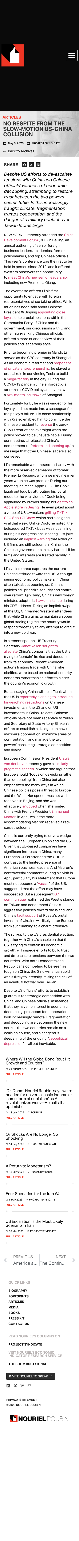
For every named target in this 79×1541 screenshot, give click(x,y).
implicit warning (37, 539)
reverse (45, 424)
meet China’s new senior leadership (37, 277)
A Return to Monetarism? (28, 1165)
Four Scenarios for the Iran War (34, 1193)
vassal (43, 883)
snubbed (29, 806)
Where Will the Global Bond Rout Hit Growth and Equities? (38, 1061)
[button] (72, 55)
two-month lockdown (24, 395)
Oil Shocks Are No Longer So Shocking (32, 1136)
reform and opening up (50, 445)
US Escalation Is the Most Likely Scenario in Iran (34, 1223)
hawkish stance (49, 600)
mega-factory (18, 379)
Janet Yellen (31, 646)
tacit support (27, 915)
